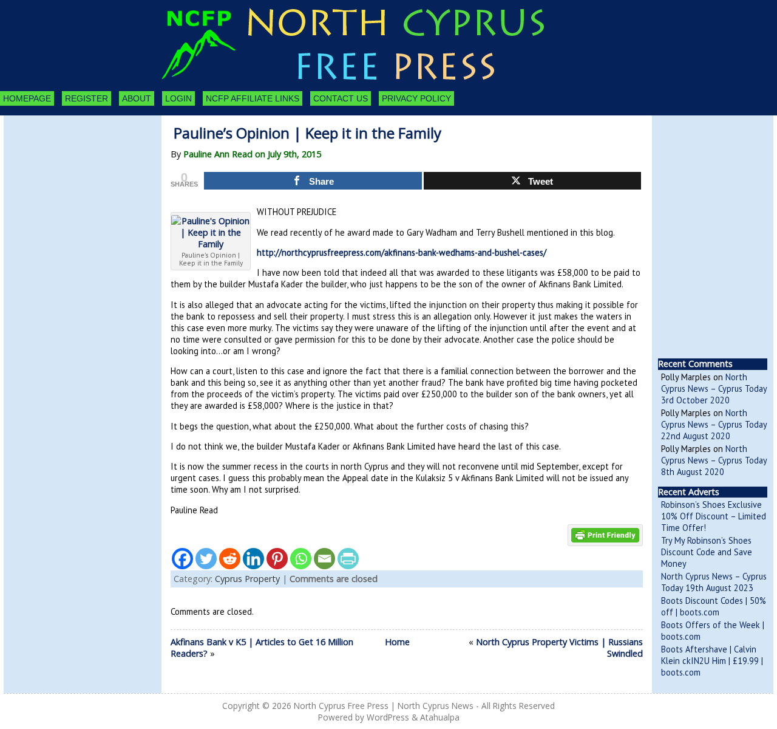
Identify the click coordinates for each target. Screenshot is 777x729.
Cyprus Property (247, 578)
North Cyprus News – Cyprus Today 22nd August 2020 (714, 424)
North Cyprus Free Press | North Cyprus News (383, 705)
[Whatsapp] (300, 558)
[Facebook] (182, 558)
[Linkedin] (253, 558)
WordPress (388, 717)
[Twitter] (206, 558)
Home (397, 642)
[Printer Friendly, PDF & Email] (605, 534)
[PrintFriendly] (348, 558)
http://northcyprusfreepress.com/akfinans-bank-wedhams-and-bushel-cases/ (401, 252)
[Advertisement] (70, 182)
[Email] (324, 558)
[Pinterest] (277, 558)
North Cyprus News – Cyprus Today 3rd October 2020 (714, 388)
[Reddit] (229, 558)
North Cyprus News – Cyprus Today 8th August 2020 (714, 460)
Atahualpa (440, 717)
